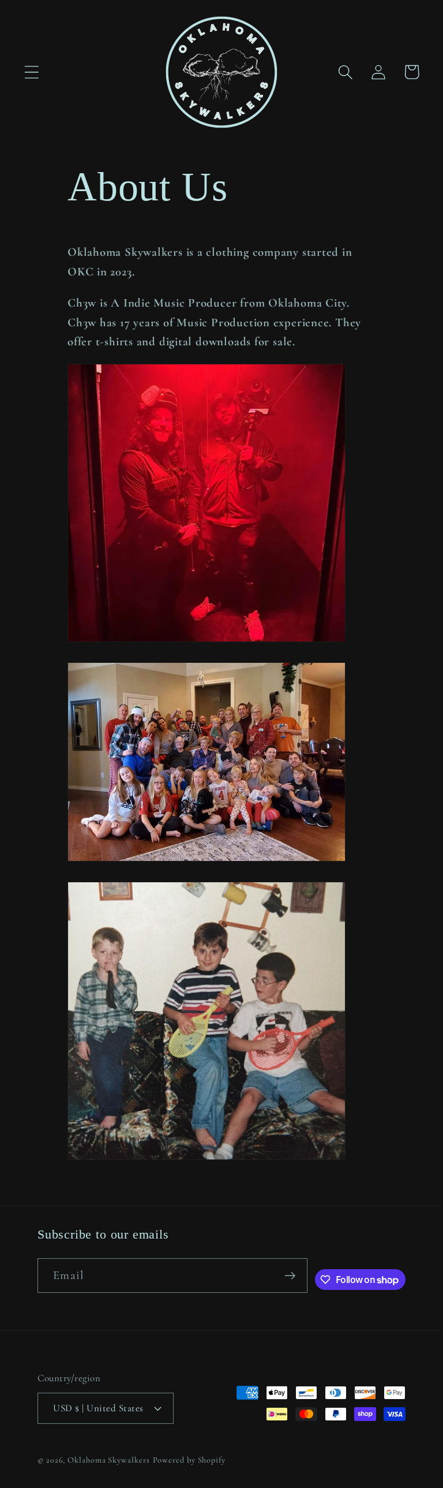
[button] (31, 71)
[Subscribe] (289, 1275)
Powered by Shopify (189, 1460)
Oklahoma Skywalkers (108, 1460)
